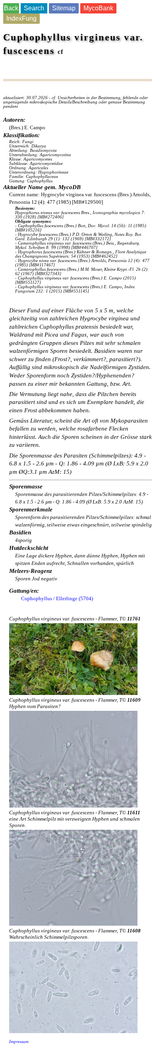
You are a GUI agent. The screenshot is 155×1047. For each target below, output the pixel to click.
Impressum (19, 1041)
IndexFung (21, 18)
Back (11, 8)
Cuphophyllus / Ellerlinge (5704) (57, 598)
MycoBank (98, 8)
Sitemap (64, 8)
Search (34, 8)
